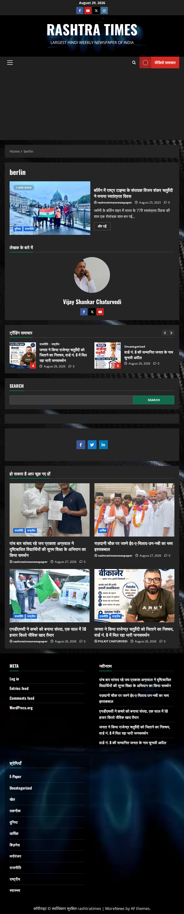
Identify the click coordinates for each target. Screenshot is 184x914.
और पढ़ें (104, 225)
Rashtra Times (92, 29)
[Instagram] (104, 10)
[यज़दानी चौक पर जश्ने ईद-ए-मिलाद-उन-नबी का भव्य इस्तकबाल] (134, 510)
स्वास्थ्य (15, 890)
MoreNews (115, 908)
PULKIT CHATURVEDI (112, 641)
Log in (14, 679)
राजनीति (29, 229)
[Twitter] (92, 311)
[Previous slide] (165, 333)
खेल (12, 799)
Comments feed (22, 698)
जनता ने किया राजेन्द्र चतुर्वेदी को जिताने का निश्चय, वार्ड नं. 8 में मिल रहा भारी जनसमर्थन (133, 632)
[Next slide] (171, 333)
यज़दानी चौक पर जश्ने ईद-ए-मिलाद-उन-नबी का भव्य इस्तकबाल (133, 546)
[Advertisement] (92, 104)
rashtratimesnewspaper (115, 202)
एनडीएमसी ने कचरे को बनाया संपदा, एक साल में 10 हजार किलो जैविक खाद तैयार (48, 632)
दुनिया (18, 229)
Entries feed (19, 688)
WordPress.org (21, 707)
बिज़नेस (15, 845)
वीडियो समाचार (165, 62)
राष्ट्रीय (140, 344)
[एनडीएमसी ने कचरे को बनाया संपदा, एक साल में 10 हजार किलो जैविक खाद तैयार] (50, 595)
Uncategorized (50, 346)
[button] (10, 62)
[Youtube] (88, 10)
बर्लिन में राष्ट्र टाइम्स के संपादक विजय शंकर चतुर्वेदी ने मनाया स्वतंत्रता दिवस (50, 208)
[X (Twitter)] (96, 10)
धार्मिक (102, 530)
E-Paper (15, 776)
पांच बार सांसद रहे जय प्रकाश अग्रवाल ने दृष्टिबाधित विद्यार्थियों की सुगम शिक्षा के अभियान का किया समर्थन (107, 355)
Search (17, 386)
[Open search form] (134, 62)
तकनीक (15, 810)
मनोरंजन (15, 856)
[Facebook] (79, 10)
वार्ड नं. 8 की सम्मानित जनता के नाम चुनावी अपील (23, 355)
